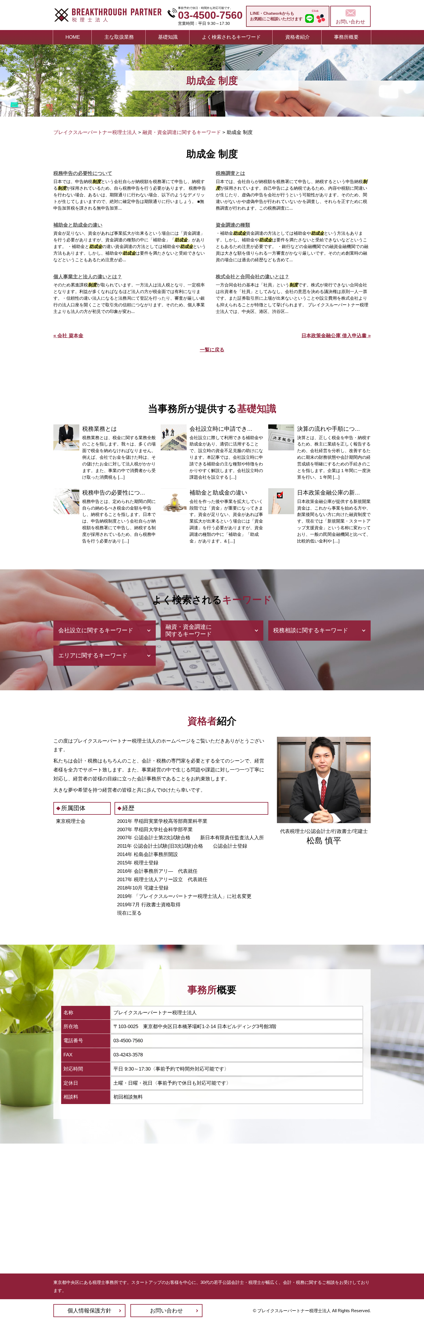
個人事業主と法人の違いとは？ (87, 276)
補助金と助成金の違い (77, 225)
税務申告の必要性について (82, 173)
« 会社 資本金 (68, 335)
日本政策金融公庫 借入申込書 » (336, 335)
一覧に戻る (212, 350)
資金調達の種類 (233, 225)
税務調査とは (230, 173)
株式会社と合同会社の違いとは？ (252, 276)
